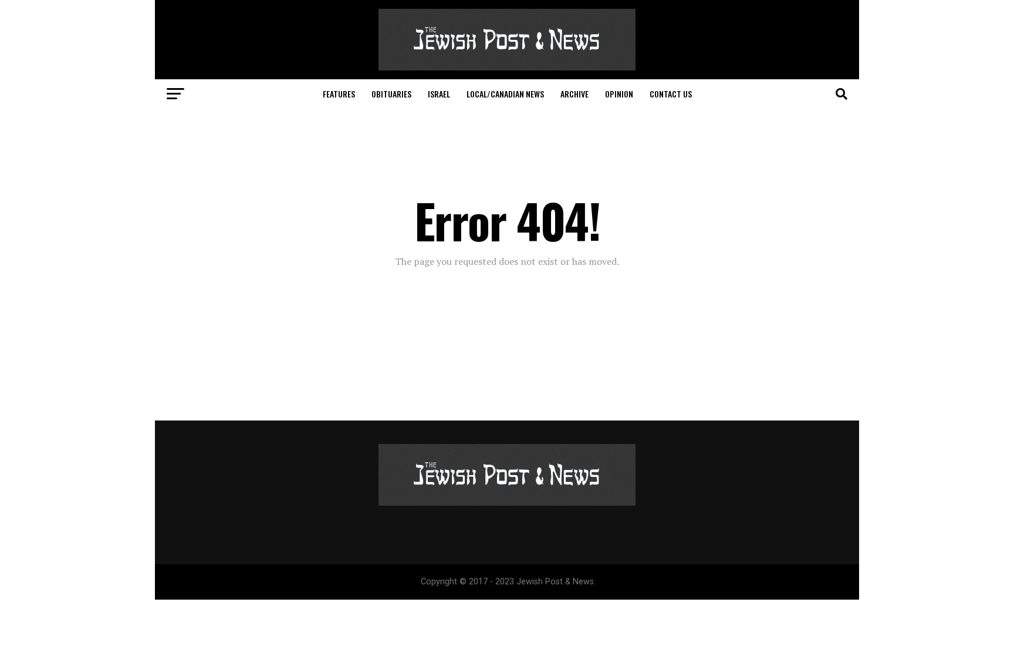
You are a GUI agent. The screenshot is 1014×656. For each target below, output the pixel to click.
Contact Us (671, 94)
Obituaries (391, 94)
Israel (439, 94)
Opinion (619, 94)
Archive (574, 94)
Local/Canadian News (505, 94)
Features (339, 94)
